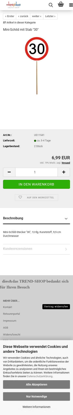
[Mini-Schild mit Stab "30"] (36, 66)
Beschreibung (13, 218)
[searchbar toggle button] (51, 5)
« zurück (23, 16)
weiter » (36, 16)
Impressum (9, 320)
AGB (5, 327)
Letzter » (50, 16)
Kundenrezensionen (17, 249)
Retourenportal (11, 313)
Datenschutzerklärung (39, 376)
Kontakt (7, 307)
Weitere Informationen (36, 406)
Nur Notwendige (36, 396)
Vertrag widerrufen (56, 306)
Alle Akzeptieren (36, 384)
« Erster (9, 16)
